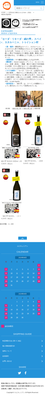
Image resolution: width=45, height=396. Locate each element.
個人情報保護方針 (8, 346)
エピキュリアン (22, 246)
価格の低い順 (16, 108)
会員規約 (5, 356)
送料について (7, 351)
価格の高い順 (27, 108)
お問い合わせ (7, 361)
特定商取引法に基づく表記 (11, 341)
